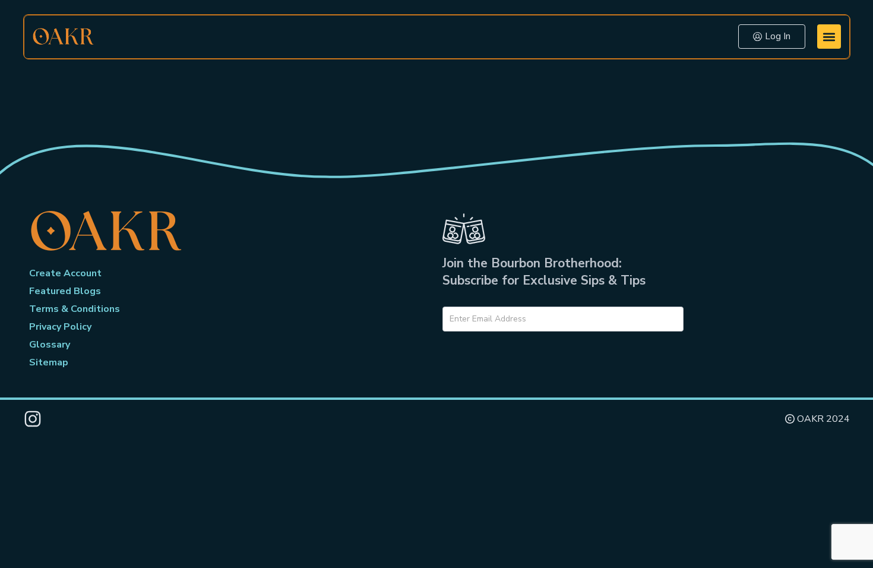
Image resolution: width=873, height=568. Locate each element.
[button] (829, 36)
